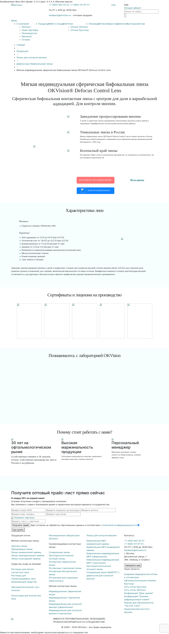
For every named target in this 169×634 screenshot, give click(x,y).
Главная (21, 44)
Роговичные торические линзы (65, 568)
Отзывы (26, 39)
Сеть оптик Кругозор (135, 587)
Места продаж (57, 23)
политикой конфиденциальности (119, 525)
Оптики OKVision (79, 27)
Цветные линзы (19, 546)
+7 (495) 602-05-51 (59, 4)
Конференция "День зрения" (138, 593)
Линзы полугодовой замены (26, 558)
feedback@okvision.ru (60, 15)
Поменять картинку (24, 517)
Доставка (114, 23)
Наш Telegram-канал (99, 190)
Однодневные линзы (21, 549)
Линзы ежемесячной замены (26, 552)
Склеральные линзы (59, 552)
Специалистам (137, 23)
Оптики (69, 23)
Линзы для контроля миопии (32, 57)
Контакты (124, 23)
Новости (104, 23)
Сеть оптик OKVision (135, 590)
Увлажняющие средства (24, 581)
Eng (113, 4)
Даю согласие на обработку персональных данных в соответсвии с (84, 525)
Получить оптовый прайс (95, 180)
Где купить (18, 529)
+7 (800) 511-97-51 (79, 4)
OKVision (26, 27)
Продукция (44, 23)
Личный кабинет (132, 8)
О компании (23, 23)
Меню (14, 20)
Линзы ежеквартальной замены (27, 555)
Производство (29, 33)
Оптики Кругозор (80, 30)
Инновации (94, 23)
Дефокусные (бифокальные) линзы (35, 63)
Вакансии (27, 36)
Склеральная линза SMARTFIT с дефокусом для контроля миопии (102, 575)
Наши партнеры (30, 30)
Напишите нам (132, 565)
